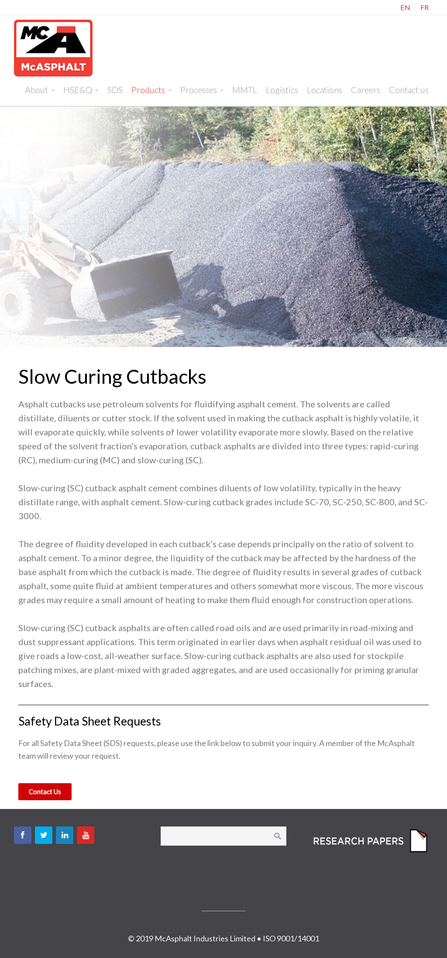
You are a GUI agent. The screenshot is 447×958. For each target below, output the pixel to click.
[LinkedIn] (64, 835)
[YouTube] (85, 835)
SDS (115, 89)
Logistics (282, 89)
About (36, 89)
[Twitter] (43, 835)
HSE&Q (77, 89)
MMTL (244, 89)
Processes (198, 89)
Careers (365, 89)
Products (148, 89)
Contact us (409, 89)
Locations (324, 89)
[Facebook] (22, 835)
